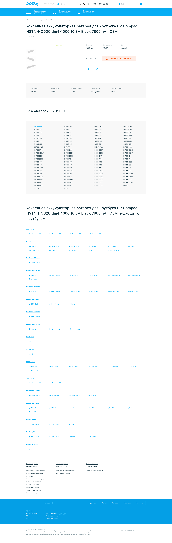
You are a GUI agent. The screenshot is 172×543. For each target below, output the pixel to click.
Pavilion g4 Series (32, 299)
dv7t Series (33, 291)
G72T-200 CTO (113, 250)
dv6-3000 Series (114, 275)
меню (141, 4)
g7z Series (92, 437)
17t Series (72, 424)
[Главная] (27, 20)
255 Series (30, 349)
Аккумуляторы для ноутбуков (35, 470)
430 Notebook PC (35, 383)
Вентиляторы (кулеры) (33, 487)
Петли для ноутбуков (32, 484)
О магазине (127, 503)
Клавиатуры (30, 476)
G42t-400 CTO (74, 246)
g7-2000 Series (54, 437)
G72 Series (72, 250)
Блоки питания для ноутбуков (35, 473)
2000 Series (30, 362)
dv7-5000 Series (114, 291)
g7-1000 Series (34, 437)
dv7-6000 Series (74, 291)
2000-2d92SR (33, 370)
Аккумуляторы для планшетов (65, 470)
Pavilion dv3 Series (33, 312)
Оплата (87, 69)
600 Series (30, 229)
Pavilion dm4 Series (33, 390)
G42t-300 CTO (54, 246)
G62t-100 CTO (34, 250)
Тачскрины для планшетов (64, 473)
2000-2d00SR (33, 366)
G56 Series (92, 246)
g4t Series (72, 304)
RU (84, 4)
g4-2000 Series (34, 304)
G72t (90, 250)
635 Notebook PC (55, 234)
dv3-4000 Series (34, 316)
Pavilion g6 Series (32, 403)
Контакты (139, 503)
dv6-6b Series (73, 275)
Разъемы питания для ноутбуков (36, 479)
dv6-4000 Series (134, 275)
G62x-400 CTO (54, 250)
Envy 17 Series (31, 419)
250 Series (30, 337)
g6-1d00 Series (113, 408)
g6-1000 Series (34, 408)
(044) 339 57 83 (51, 513)
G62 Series (112, 246)
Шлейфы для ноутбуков (33, 482)
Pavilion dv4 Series (33, 258)
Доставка (97, 69)
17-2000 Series (54, 424)
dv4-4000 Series (34, 263)
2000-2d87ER (113, 366)
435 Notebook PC (55, 383)
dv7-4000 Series (54, 291)
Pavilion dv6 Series (33, 270)
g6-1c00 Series (93, 408)
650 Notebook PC (75, 234)
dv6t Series (33, 275)
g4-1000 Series (54, 304)
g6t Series (131, 408)
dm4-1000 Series (34, 395)
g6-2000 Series (54, 408)
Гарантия (115, 503)
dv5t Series (33, 329)
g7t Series (72, 437)
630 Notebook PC (35, 234)
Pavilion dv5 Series (33, 324)
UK (81, 4)
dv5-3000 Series (74, 329)
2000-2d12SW (53, 366)
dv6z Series (33, 279)
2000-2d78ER (73, 366)
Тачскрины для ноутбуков (34, 490)
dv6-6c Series (93, 275)
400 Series (30, 378)
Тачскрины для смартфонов (94, 470)
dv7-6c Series (93, 291)
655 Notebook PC (94, 234)
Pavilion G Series (32, 444)
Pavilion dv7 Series (33, 287)
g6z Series (32, 411)
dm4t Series (92, 395)
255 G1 (31, 354)
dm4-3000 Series (74, 395)
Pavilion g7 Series (32, 432)
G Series (29, 241)
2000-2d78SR (93, 366)
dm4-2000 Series (54, 395)
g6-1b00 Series (74, 408)
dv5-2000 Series (54, 329)
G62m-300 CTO (133, 246)
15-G (30, 449)
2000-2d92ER (132, 366)
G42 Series (32, 246)
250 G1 (31, 341)
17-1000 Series (34, 424)
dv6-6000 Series (54, 275)
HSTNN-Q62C (38, 126)
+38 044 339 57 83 (99, 4)
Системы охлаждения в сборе (35, 493)
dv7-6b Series (133, 291)
